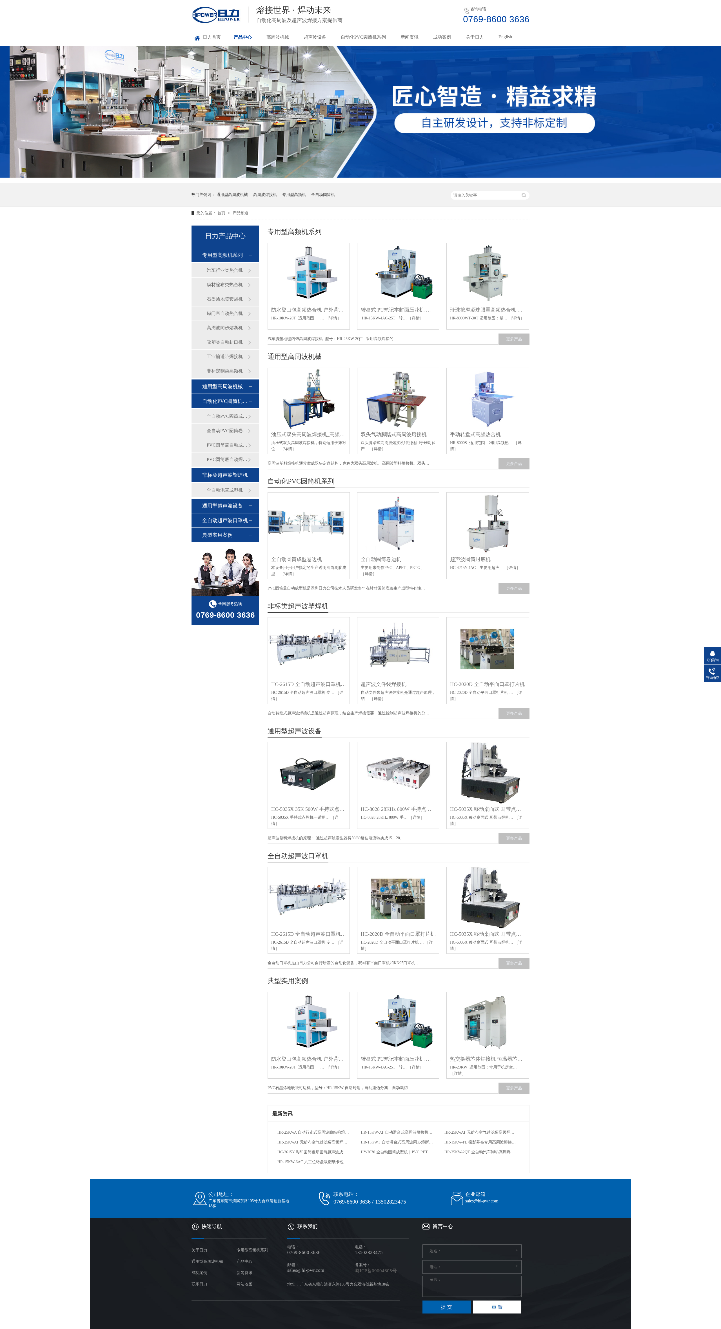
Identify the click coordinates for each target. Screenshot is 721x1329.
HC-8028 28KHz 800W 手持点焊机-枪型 (398, 809)
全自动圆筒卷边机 (381, 559)
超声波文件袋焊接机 (383, 684)
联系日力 (199, 1284)
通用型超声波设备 (295, 731)
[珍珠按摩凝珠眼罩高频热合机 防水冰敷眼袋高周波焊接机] (487, 273)
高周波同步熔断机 (225, 327)
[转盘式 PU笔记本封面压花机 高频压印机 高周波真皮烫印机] (398, 273)
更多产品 (514, 339)
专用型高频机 (294, 195)
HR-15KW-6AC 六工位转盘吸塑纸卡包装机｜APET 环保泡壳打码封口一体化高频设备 (313, 1162)
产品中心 (243, 37)
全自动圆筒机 (323, 195)
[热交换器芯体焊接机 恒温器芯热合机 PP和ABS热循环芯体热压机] (487, 1023)
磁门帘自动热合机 (225, 313)
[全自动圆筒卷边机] (398, 523)
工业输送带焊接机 (225, 356)
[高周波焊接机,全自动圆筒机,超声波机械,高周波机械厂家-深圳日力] (221, 25)
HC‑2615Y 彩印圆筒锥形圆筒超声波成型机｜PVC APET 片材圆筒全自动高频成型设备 (313, 1152)
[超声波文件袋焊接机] (398, 648)
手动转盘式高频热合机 (475, 434)
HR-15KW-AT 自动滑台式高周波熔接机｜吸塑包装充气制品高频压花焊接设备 (397, 1132)
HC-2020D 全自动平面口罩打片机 (487, 684)
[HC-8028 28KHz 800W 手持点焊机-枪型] (398, 773)
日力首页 (212, 37)
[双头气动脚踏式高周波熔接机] (398, 398)
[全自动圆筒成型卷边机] (309, 523)
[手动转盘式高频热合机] (487, 398)
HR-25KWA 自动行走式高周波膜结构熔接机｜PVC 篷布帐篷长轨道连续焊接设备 (313, 1132)
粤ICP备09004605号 (376, 1270)
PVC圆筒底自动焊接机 (227, 459)
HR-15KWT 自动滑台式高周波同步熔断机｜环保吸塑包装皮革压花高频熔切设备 (397, 1142)
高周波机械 (277, 37)
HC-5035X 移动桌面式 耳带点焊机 (487, 809)
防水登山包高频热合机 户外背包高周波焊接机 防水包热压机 (308, 310)
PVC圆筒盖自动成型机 (227, 445)
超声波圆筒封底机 (470, 559)
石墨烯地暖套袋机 (225, 299)
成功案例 (442, 37)
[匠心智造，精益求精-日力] (360, 112)
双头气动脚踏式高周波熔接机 (394, 434)
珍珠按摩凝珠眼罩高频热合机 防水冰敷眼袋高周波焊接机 (487, 310)
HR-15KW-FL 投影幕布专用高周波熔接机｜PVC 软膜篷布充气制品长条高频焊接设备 (480, 1142)
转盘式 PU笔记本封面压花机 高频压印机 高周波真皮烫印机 (398, 310)
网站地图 (244, 1284)
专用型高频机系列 (295, 231)
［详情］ (333, 318)
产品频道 (240, 213)
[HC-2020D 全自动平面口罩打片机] (487, 648)
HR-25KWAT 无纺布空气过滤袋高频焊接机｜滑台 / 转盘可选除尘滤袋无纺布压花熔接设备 (480, 1132)
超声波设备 (315, 37)
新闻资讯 (409, 37)
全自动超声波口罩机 (298, 856)
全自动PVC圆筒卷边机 (227, 430)
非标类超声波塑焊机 (298, 606)
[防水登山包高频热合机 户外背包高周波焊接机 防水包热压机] (309, 273)
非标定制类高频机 (225, 370)
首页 (221, 213)
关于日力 (475, 37)
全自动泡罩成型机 (225, 490)
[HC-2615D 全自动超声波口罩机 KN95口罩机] (309, 648)
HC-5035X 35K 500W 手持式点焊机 (308, 809)
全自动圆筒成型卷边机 (296, 559)
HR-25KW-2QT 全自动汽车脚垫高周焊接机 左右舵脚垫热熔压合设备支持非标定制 (480, 1152)
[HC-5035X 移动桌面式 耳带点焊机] (487, 773)
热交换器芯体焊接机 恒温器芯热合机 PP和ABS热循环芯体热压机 (487, 1059)
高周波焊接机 (265, 195)
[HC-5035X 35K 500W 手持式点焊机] (309, 773)
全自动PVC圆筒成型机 (227, 416)
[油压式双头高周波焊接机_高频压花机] (309, 398)
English (505, 36)
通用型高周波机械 (232, 195)
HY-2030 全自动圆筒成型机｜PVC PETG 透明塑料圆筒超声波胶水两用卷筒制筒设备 (397, 1152)
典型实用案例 (288, 980)
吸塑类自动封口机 (225, 342)
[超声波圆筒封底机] (487, 523)
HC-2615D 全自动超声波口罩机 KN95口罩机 (308, 684)
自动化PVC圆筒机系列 (363, 37)
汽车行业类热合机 (225, 270)
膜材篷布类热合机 (225, 284)
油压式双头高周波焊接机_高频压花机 (308, 434)
